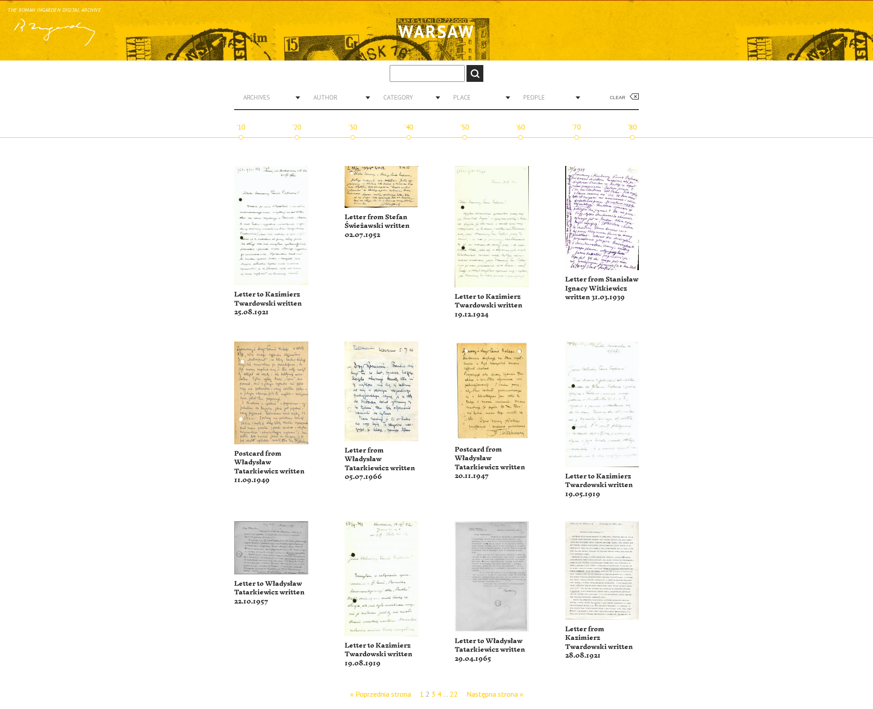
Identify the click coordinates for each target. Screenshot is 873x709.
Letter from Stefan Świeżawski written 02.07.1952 (377, 226)
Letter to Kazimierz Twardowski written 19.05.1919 (599, 485)
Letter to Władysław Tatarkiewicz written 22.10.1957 (269, 592)
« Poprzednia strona (380, 694)
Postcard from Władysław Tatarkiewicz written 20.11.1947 (490, 463)
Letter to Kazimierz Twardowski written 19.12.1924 (488, 305)
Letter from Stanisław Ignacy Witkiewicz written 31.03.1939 (601, 288)
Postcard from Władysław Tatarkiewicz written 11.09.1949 (269, 467)
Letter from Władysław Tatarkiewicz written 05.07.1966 (380, 463)
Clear (617, 97)
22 (454, 694)
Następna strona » (495, 694)
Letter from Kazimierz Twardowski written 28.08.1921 (599, 642)
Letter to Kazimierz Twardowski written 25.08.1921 (268, 303)
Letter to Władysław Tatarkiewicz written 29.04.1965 (490, 650)
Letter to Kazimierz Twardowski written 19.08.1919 (378, 654)
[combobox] (268, 97)
